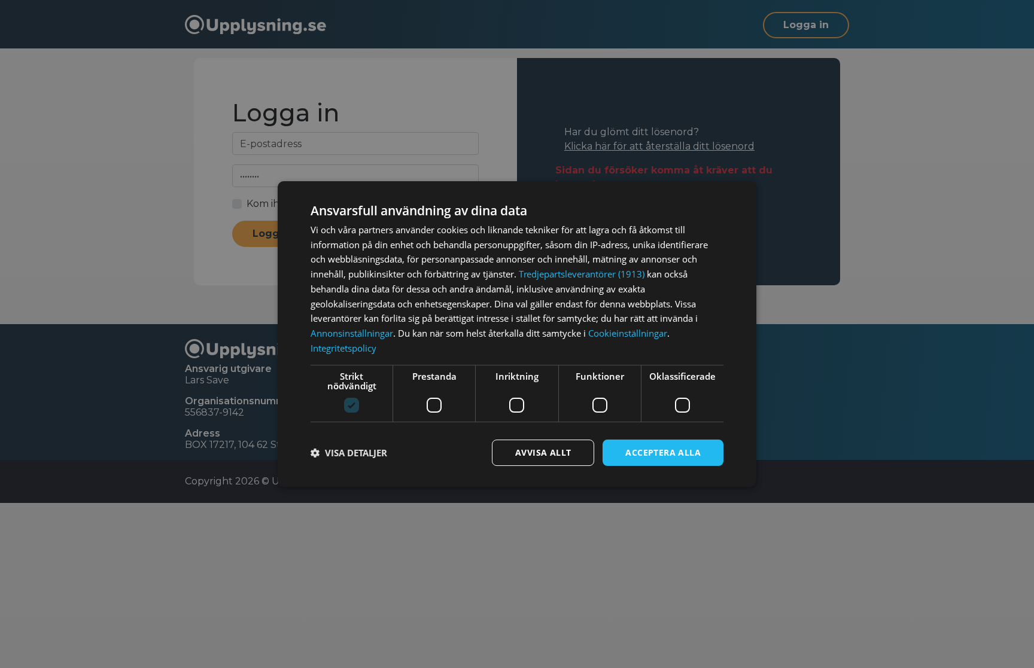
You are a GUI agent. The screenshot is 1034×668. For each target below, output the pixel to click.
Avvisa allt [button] (543, 452)
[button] (349, 452)
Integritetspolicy (343, 348)
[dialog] (517, 334)
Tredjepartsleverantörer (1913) (581, 274)
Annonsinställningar (352, 333)
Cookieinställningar (627, 333)
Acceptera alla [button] (663, 452)
